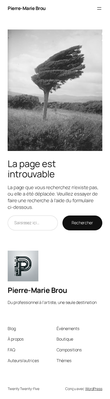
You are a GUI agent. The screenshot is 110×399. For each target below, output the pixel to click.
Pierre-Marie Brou (27, 8)
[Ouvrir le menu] (99, 8)
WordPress (93, 388)
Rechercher (82, 223)
